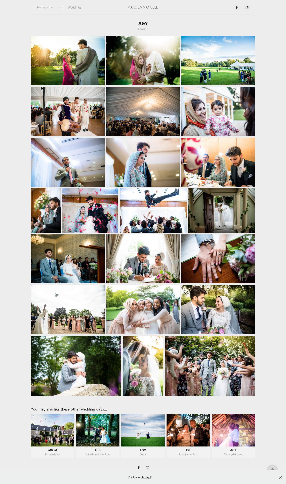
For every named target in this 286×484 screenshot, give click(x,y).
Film (60, 7)
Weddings (74, 7)
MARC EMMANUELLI (143, 7)
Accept (146, 477)
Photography (44, 7)
